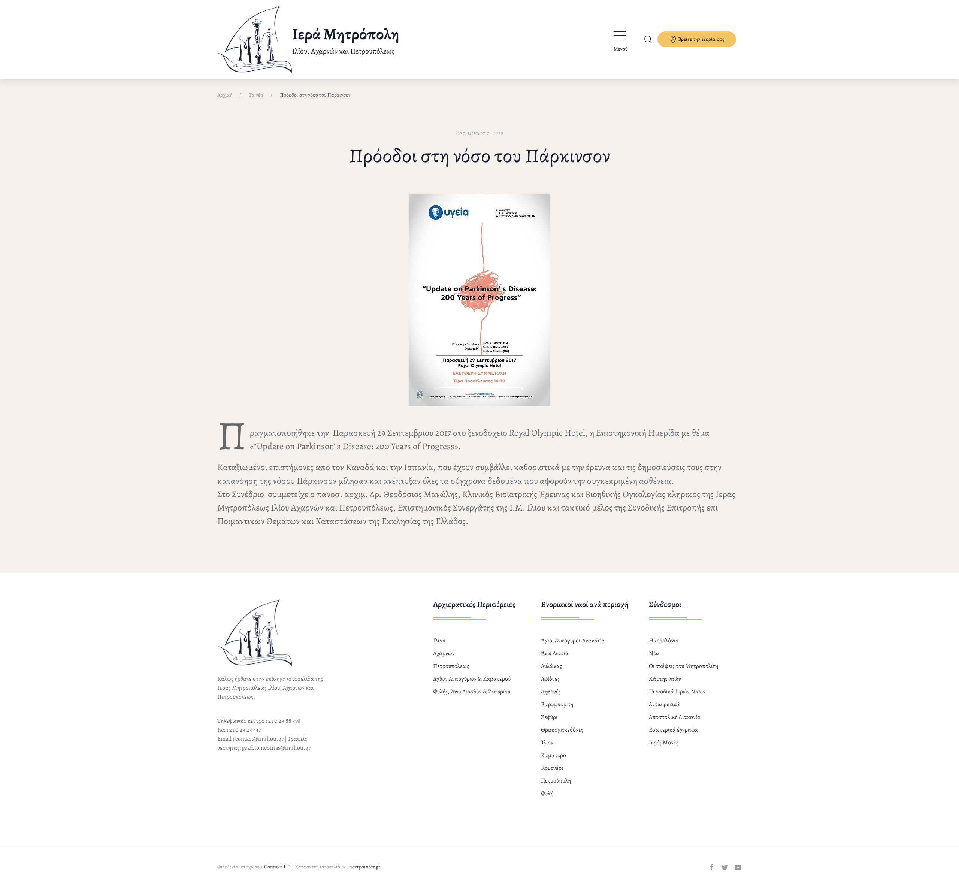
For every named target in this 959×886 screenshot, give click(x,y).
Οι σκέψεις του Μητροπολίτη (683, 666)
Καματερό (553, 755)
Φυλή (547, 793)
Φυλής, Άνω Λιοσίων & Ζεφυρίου (471, 691)
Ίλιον (547, 742)
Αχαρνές (551, 691)
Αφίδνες (550, 679)
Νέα (654, 653)
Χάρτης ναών (665, 679)
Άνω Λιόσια (555, 653)
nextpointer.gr (364, 866)
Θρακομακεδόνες (562, 730)
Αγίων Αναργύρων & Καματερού (472, 679)
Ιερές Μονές (663, 742)
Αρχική (224, 95)
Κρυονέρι (552, 768)
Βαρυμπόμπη (557, 704)
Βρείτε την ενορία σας (700, 39)
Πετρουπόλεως (451, 666)
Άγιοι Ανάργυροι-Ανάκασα (573, 640)
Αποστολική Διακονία (675, 717)
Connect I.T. (277, 866)
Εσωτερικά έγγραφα (673, 730)
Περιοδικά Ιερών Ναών (677, 691)
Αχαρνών (444, 653)
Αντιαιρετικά (664, 704)
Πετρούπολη (556, 781)
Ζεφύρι (549, 717)
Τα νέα (256, 95)
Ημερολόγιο (663, 640)
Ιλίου (439, 640)
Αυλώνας (551, 666)
